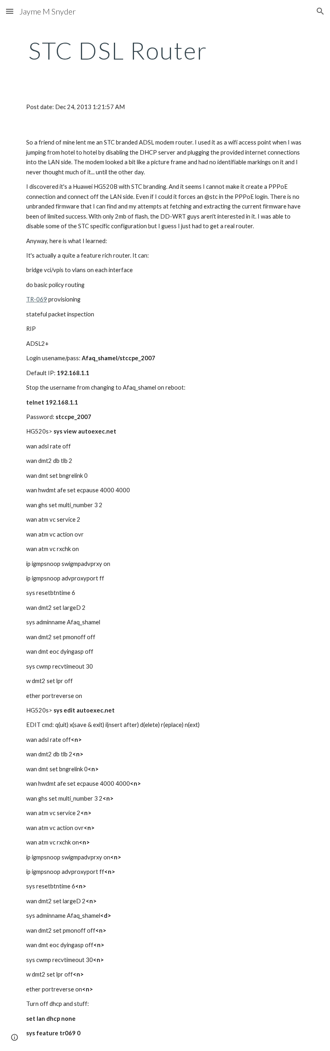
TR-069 (36, 299)
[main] (117, 50)
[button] (9, 11)
